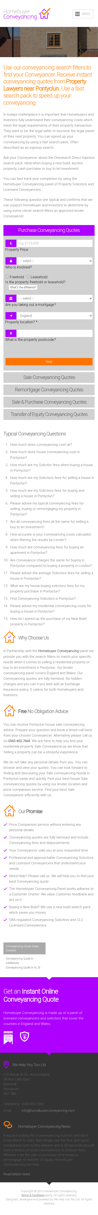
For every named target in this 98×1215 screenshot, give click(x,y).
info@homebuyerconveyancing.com (48, 1110)
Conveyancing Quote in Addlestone (19, 961)
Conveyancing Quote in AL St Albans (23, 970)
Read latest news (16, 1174)
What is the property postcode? (30, 339)
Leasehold (39, 277)
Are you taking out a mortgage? (30, 304)
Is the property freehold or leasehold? (35, 284)
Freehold (17, 277)
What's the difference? (23, 287)
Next (49, 361)
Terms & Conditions (33, 1195)
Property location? (21, 322)
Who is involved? (18, 267)
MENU (86, 14)
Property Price (16, 249)
